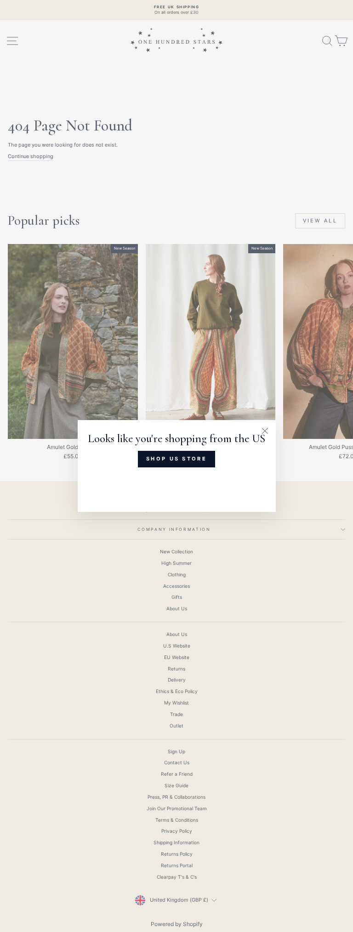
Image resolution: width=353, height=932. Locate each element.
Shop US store (176, 458)
